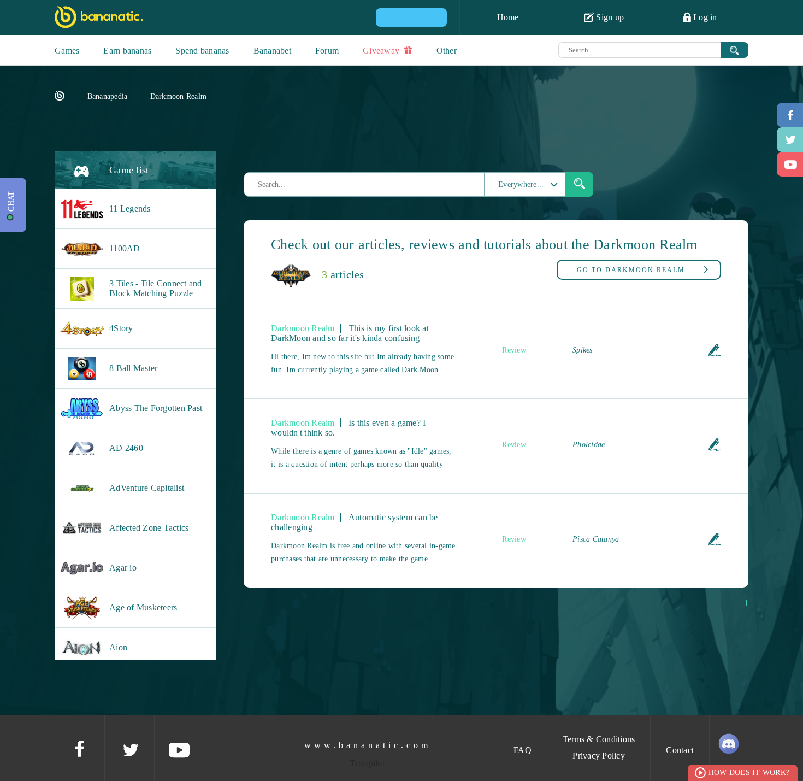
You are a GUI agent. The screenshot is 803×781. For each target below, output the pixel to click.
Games (67, 50)
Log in (704, 17)
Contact (680, 750)
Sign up (609, 17)
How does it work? (748, 772)
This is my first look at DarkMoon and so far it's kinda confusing (350, 333)
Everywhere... (521, 184)
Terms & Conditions (599, 739)
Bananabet (272, 50)
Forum (327, 50)
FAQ (522, 750)
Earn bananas (127, 50)
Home (508, 17)
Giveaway (382, 50)
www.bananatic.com (367, 745)
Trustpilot (367, 763)
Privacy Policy (598, 755)
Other (446, 50)
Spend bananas (202, 50)
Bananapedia (107, 96)
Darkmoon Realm (178, 96)
